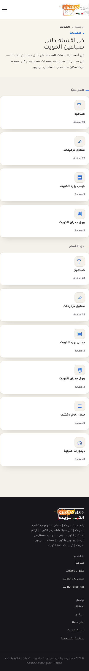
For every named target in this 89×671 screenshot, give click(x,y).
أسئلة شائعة (76, 630)
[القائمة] (4, 9)
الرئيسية (79, 27)
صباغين (79, 563)
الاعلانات (79, 606)
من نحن (79, 614)
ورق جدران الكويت (73, 587)
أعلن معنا (78, 622)
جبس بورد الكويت (73, 579)
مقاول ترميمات (74, 571)
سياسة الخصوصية (72, 638)
